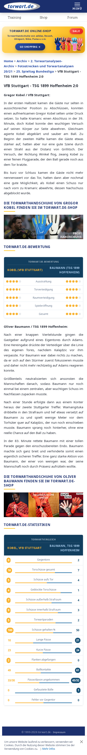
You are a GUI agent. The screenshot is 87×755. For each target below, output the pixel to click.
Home (8, 61)
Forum (72, 17)
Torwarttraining (14, 18)
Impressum (59, 732)
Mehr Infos (48, 749)
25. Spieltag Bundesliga (35, 71)
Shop (43, 17)
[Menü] (77, 6)
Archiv (22, 61)
